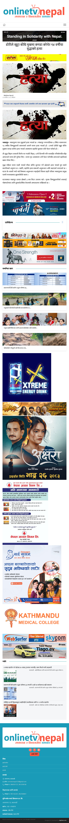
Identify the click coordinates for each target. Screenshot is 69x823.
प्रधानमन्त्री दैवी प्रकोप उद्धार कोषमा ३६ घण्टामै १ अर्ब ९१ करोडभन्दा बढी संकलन (28, 685)
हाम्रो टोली (34, 754)
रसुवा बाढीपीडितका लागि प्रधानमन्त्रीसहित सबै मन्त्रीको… (20, 328)
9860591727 (14, 785)
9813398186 (22, 785)
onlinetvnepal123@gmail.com (17, 782)
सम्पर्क (4, 770)
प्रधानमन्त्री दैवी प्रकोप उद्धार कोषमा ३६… (15, 287)
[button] (64, 24)
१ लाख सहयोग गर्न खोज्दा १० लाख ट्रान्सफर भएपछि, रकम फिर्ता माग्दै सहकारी (28, 667)
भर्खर (4, 661)
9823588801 (22, 794)
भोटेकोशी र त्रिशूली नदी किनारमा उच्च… (15, 348)
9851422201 (14, 794)
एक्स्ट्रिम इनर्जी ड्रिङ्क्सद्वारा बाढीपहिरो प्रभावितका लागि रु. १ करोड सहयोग (26, 702)
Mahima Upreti (8, 95)
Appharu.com (62, 820)
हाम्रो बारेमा (5, 763)
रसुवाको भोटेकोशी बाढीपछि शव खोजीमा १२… (17, 308)
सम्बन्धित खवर (8, 268)
